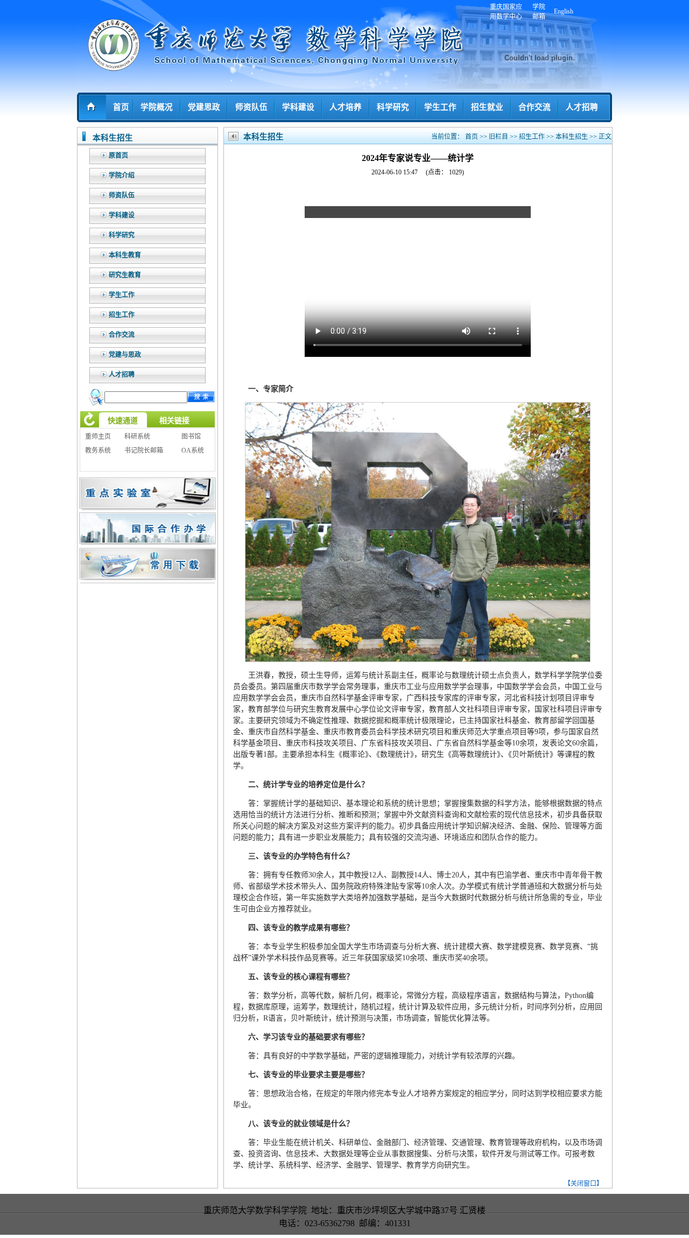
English (563, 11)
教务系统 (98, 450)
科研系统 (137, 436)
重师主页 (98, 436)
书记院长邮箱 (143, 450)
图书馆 (191, 436)
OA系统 (192, 450)
